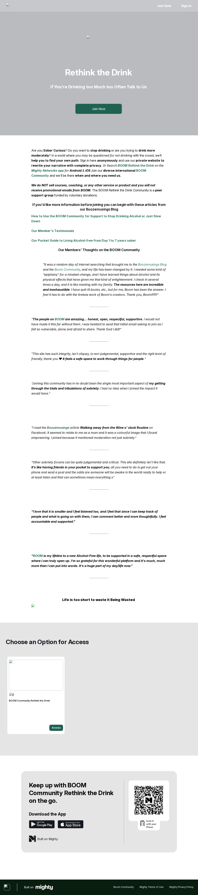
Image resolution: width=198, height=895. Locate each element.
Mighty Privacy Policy (181, 887)
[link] (36, 695)
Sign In (186, 6)
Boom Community (67, 269)
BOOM (59, 319)
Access (56, 727)
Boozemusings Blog (152, 264)
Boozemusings (58, 428)
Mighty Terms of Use (152, 887)
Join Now (164, 6)
